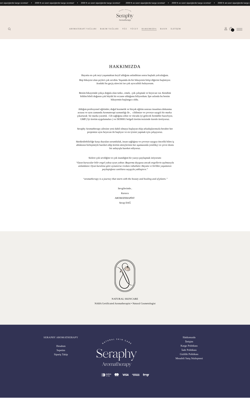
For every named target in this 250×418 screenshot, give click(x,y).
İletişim (189, 341)
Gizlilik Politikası (189, 354)
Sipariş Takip (61, 354)
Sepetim (61, 350)
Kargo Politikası (189, 345)
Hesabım (61, 346)
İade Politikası (189, 349)
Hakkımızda (189, 337)
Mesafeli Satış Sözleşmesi (189, 358)
